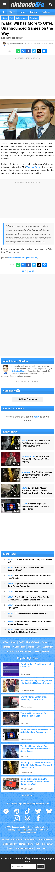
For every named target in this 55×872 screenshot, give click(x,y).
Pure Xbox (30, 839)
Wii (11, 18)
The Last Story (33, 167)
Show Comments (29, 399)
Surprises (33, 18)
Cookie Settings (23, 651)
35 (33, 271)
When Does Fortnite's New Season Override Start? (27, 568)
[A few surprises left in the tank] (27, 119)
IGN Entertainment (41, 827)
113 (17, 464)
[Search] (50, 4)
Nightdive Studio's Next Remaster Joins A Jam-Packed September (30, 584)
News (5, 18)
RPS (44, 848)
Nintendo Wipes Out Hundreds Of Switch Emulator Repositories (30, 622)
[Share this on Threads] (39, 51)
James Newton (16, 44)
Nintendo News (26, 844)
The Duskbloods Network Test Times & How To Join (29, 576)
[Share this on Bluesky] (23, 51)
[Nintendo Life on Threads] (27, 818)
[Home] (3, 12)
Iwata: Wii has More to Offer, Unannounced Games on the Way (27, 28)
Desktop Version (41, 651)
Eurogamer (47, 844)
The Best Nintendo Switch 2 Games (27, 592)
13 (17, 495)
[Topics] (4, 4)
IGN (38, 844)
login (36, 416)
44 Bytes (18, 830)
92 (17, 511)
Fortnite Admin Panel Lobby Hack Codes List (30, 560)
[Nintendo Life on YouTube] (16, 811)
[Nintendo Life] (28, 4)
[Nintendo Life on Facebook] (38, 818)
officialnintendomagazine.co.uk (22, 258)
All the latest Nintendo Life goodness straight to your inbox (27, 859)
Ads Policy (48, 647)
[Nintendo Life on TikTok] (27, 811)
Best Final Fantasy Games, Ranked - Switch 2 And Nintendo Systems (28, 630)
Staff (21, 642)
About (13, 642)
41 (17, 480)
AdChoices (30, 830)
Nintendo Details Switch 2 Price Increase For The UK (30, 606)
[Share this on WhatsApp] (18, 51)
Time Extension (44, 839)
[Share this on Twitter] (34, 51)
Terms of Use (34, 647)
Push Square (16, 839)
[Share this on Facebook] (28, 51)
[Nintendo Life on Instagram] (16, 818)
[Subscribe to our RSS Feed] (6, 811)
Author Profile (23, 381)
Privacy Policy (18, 647)
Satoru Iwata (21, 18)
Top (6, 642)
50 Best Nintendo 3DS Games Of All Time (27, 614)
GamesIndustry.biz (24, 848)
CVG (38, 848)
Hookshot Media (18, 827)
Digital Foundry (9, 844)
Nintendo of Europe (19, 371)
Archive (10, 651)
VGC (11, 848)
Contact (6, 647)
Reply (35, 381)
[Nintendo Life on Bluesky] (49, 811)
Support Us (47, 642)
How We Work (32, 642)
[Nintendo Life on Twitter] (38, 811)
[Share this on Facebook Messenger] (44, 51)
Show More (26, 795)
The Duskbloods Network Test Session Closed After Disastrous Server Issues (29, 598)
